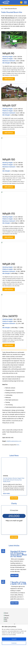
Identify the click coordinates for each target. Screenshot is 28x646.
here (18, 444)
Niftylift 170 (8, 213)
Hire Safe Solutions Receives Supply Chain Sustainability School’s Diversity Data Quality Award (13, 479)
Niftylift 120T (9, 105)
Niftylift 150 (8, 159)
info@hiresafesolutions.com (13, 441)
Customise (14, 643)
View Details (8, 79)
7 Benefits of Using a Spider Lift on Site (18, 583)
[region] (14, 635)
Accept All (14, 639)
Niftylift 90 (8, 53)
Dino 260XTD (10, 316)
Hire (2, 8)
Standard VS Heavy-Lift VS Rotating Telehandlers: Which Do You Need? (18, 554)
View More (14, 498)
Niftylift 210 (8, 264)
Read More (6, 493)
